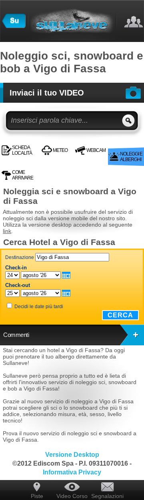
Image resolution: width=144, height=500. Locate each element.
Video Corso (72, 496)
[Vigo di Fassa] (109, 144)
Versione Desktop (72, 454)
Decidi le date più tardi (38, 306)
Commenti (16, 334)
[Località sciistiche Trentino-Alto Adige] (14, 26)
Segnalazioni (107, 496)
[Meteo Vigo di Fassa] (111, 144)
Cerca (120, 315)
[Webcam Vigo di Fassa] (114, 144)
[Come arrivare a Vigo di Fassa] (116, 144)
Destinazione (19, 257)
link (7, 231)
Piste (37, 496)
